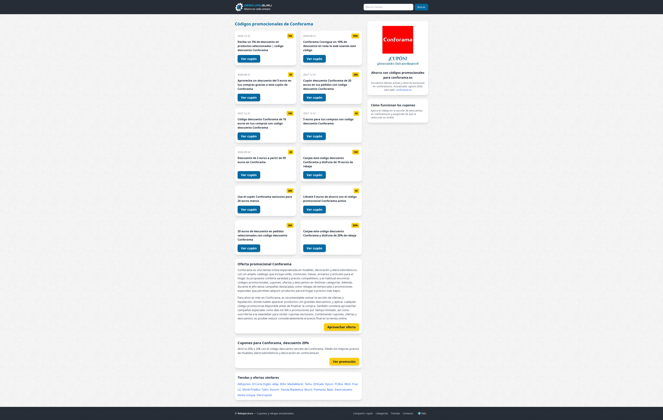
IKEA (283, 384)
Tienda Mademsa (292, 389)
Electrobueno (343, 389)
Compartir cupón (363, 413)
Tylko (265, 389)
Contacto (408, 413)
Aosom (274, 389)
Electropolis (264, 395)
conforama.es (404, 89)
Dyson (329, 384)
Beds (330, 389)
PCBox (339, 384)
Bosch (308, 389)
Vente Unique (246, 395)
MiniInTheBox (251, 389)
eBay (275, 384)
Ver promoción (344, 362)
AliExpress (244, 384)
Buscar (421, 7)
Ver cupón (249, 59)
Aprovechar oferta (341, 327)
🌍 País (422, 413)
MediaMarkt (295, 384)
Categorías (382, 413)
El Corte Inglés (261, 384)
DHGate (318, 384)
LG (239, 389)
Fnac (355, 384)
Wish (347, 384)
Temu (308, 384)
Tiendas (395, 413)
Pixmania (320, 389)
